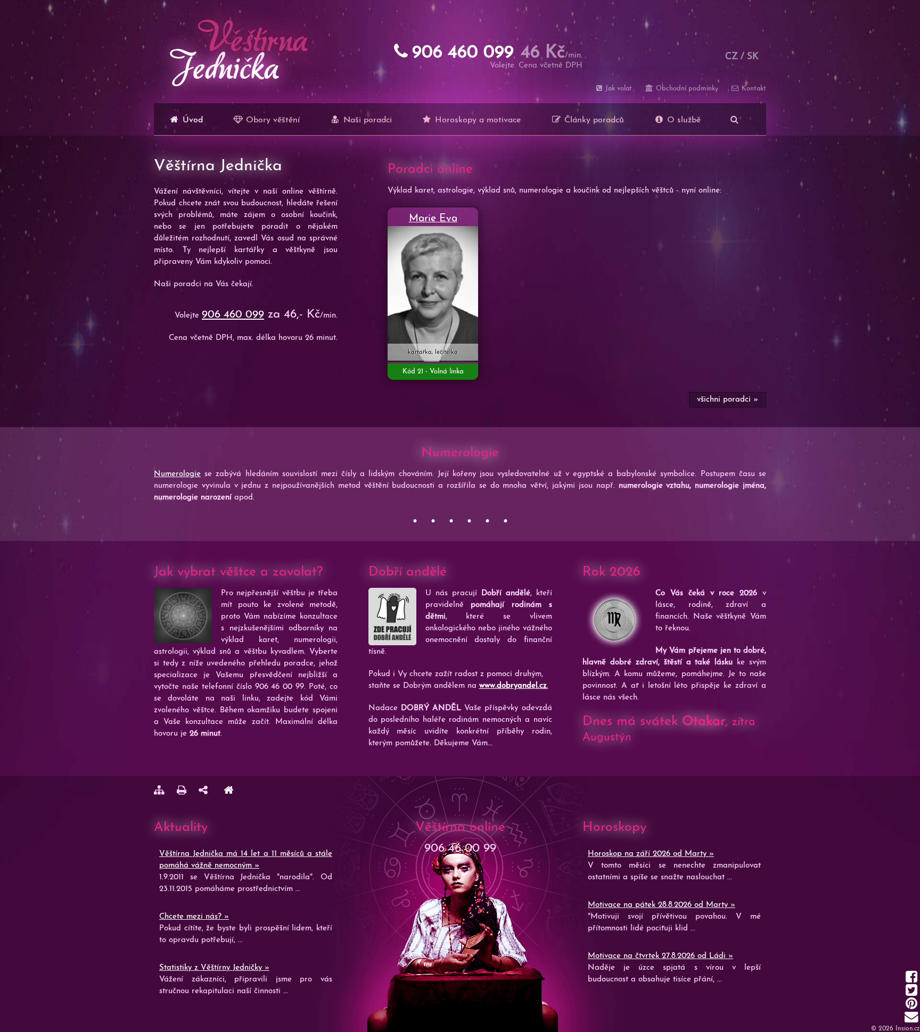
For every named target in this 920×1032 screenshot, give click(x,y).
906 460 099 (233, 315)
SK (753, 56)
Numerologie (177, 474)
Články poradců (593, 120)
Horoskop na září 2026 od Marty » (651, 854)
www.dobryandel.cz (513, 686)
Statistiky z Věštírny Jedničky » (214, 968)
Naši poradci (366, 120)
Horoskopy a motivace (476, 120)
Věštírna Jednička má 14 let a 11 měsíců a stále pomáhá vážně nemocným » (245, 860)
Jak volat (617, 88)
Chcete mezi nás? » (194, 917)
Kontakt (753, 88)
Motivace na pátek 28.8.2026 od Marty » (661, 905)
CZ (731, 56)
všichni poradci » (727, 400)
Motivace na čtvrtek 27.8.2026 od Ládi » (660, 956)
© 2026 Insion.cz (895, 1029)
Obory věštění (271, 120)
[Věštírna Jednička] (228, 792)
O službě (682, 120)
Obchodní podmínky (686, 88)
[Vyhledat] (734, 119)
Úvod (191, 120)
